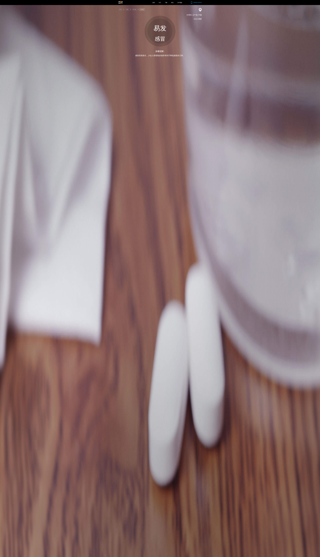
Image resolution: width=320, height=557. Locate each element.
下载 (166, 2)
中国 (127, 9)
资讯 (172, 2)
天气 (160, 2)
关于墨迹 (179, 2)
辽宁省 (134, 9)
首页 (153, 2)
